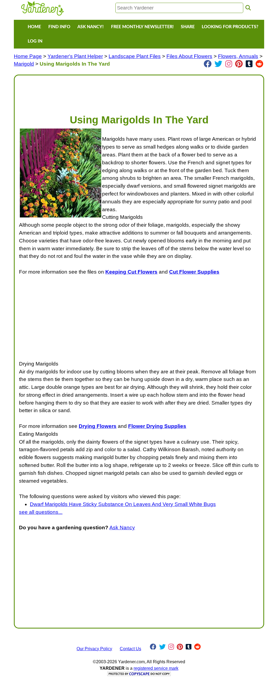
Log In (35, 41)
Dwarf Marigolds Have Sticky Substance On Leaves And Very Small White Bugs (123, 504)
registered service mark (156, 668)
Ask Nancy (122, 527)
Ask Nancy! (90, 27)
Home (34, 27)
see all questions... (40, 512)
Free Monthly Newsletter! (142, 27)
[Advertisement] (139, 92)
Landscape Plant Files (135, 56)
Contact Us (130, 648)
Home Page (28, 56)
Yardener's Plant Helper (75, 56)
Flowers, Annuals (238, 56)
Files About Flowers (189, 56)
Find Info (59, 27)
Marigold (24, 64)
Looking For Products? (230, 27)
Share (188, 27)
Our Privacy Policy (94, 648)
